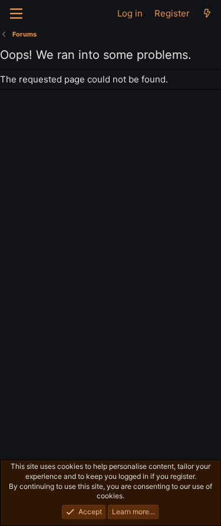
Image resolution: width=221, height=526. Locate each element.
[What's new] (207, 13)
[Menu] (16, 13)
